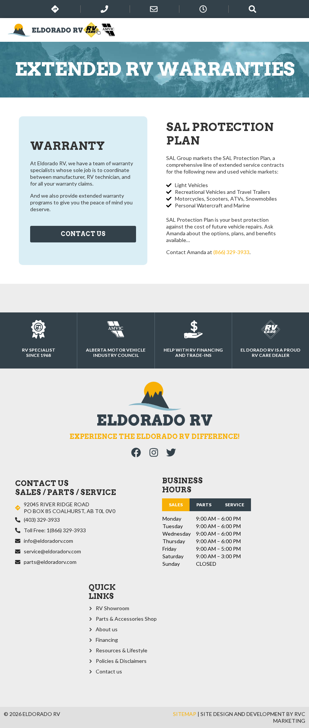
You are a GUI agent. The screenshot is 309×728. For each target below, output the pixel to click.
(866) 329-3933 (231, 252)
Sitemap (184, 714)
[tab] (176, 504)
